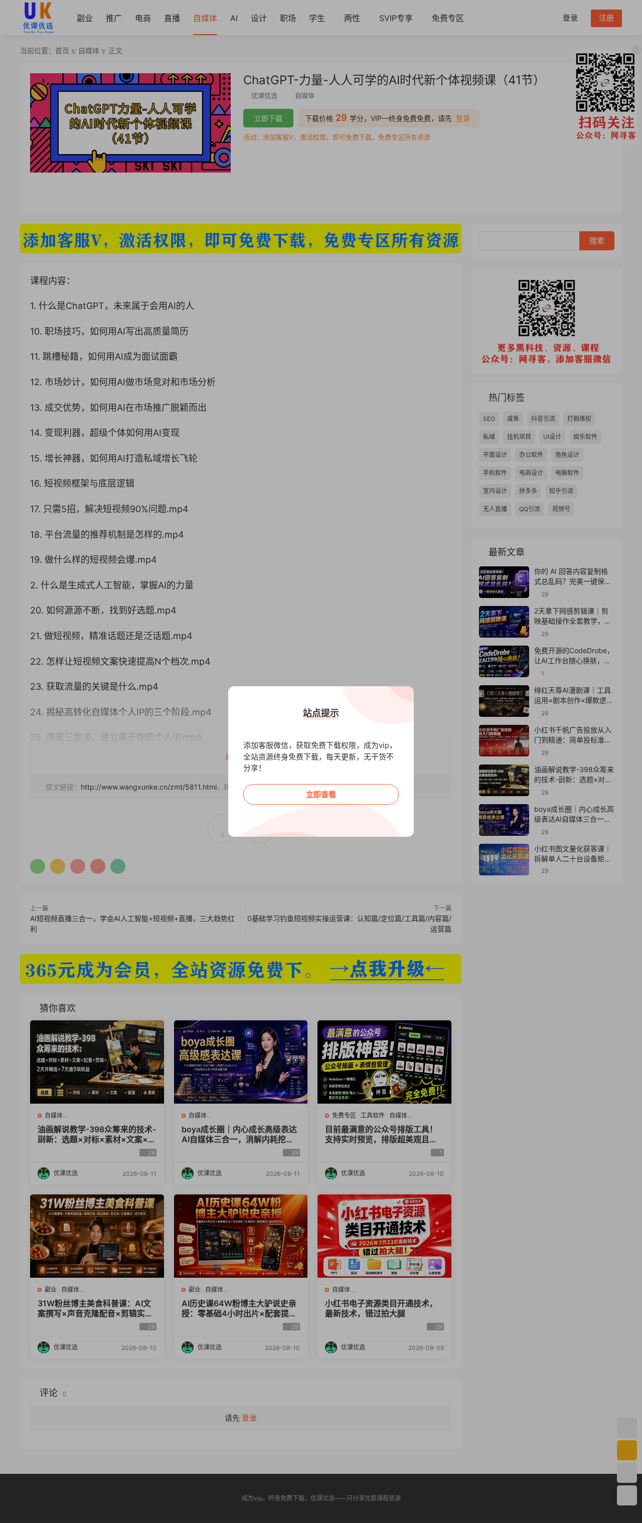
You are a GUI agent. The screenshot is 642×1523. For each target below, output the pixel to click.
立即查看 (321, 794)
